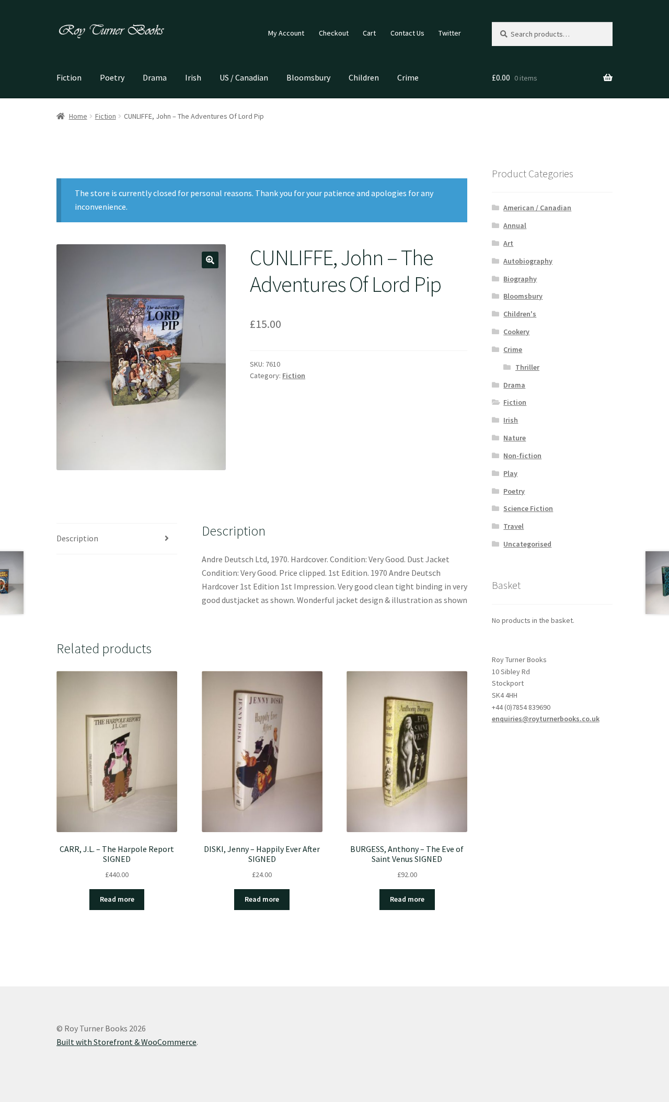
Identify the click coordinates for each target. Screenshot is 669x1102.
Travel (513, 526)
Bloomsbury (308, 77)
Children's (519, 314)
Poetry (112, 77)
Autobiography (527, 261)
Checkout (334, 33)
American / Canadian (537, 207)
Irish (193, 77)
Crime (408, 77)
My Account (286, 33)
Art (508, 243)
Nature (514, 437)
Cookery (516, 331)
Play (510, 473)
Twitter (450, 33)
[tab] (116, 539)
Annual (514, 225)
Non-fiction (522, 455)
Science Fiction (528, 508)
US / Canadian (244, 77)
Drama (155, 77)
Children (364, 77)
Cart (369, 33)
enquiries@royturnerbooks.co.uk (545, 718)
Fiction (69, 77)
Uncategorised (527, 544)
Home (78, 116)
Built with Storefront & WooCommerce (126, 1042)
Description (77, 538)
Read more (117, 899)
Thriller (527, 367)
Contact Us (407, 33)
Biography (520, 278)
